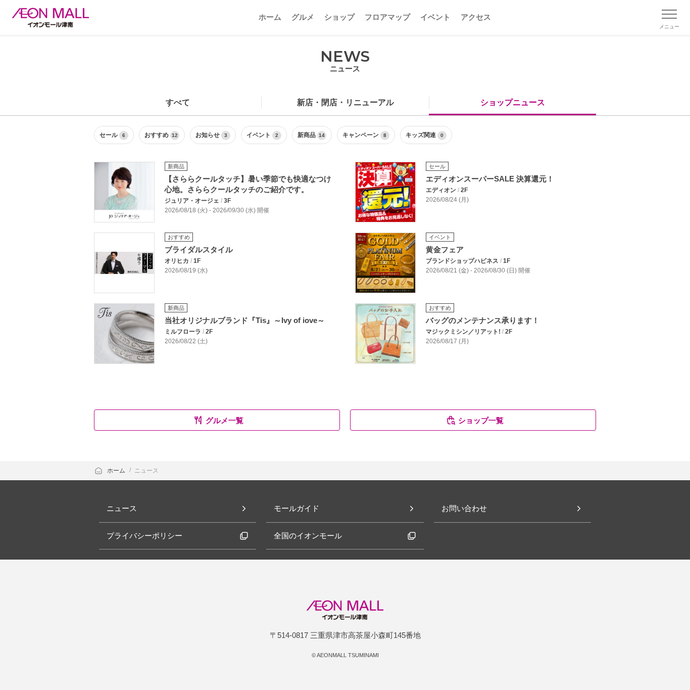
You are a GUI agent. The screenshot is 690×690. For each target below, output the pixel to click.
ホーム (117, 470)
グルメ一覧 (224, 420)
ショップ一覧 (481, 420)
